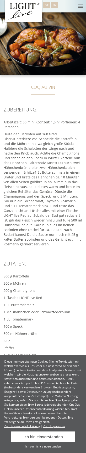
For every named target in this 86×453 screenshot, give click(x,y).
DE (46, 5)
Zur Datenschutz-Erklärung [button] (22, 426)
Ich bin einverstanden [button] (43, 436)
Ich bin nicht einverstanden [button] (43, 446)
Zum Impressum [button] (54, 426)
